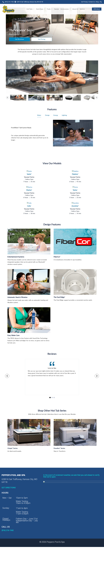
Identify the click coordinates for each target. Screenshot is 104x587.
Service (82, 9)
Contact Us (92, 2)
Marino (29, 190)
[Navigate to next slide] (97, 376)
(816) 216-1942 (9, 2)
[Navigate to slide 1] (50, 397)
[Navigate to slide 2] (52, 397)
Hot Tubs (29, 9)
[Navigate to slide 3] (54, 397)
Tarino (75, 190)
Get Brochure (19, 39)
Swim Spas (39, 9)
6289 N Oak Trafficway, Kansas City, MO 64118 (30, 2)
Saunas (56, 9)
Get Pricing (84, 2)
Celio (29, 206)
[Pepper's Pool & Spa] (8, 9)
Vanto (29, 174)
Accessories (65, 9)
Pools (49, 9)
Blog (97, 2)
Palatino (75, 174)
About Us (75, 9)
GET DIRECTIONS (9, 488)
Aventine (75, 206)
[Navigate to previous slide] (7, 376)
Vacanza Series (29, 177)
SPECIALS (96, 9)
